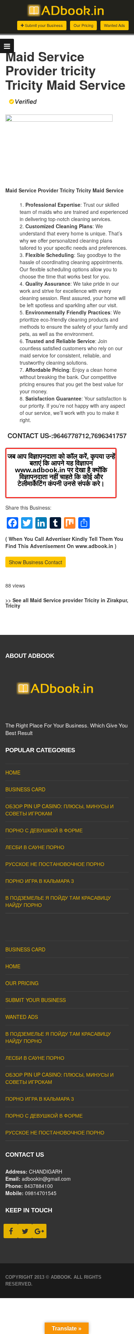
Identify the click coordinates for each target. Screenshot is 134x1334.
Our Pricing (83, 25)
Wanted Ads (114, 25)
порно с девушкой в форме (44, 830)
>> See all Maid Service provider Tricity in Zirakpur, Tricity (66, 602)
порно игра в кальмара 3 (39, 880)
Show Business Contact (35, 562)
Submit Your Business (35, 999)
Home (12, 772)
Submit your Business (43, 25)
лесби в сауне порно (34, 847)
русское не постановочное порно (54, 863)
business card (25, 789)
